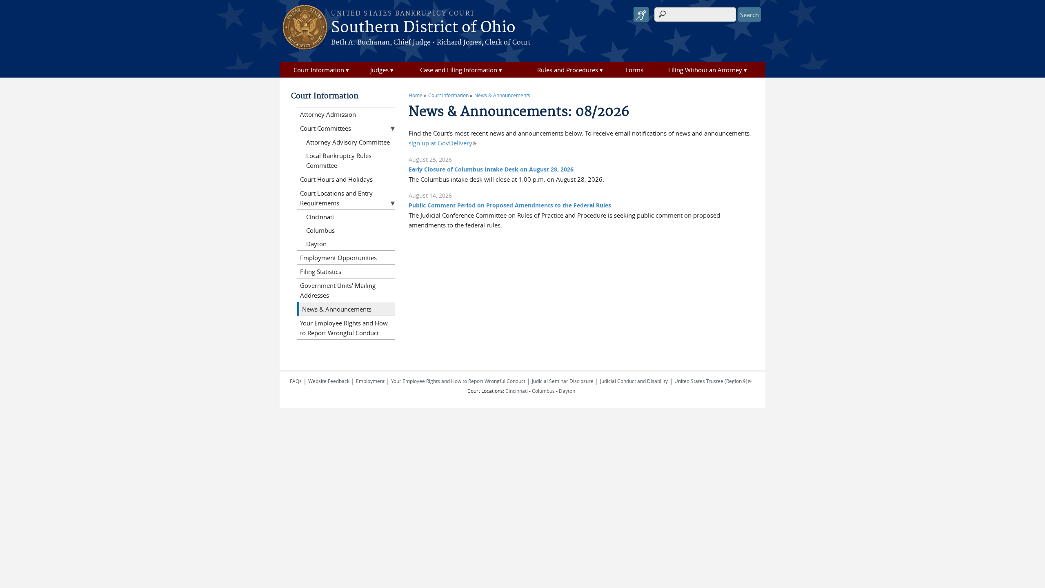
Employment (370, 381)
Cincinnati (320, 217)
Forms (634, 70)
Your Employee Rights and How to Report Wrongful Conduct (344, 328)
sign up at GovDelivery (443, 143)
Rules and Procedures (567, 70)
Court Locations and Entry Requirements (336, 198)
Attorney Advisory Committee (348, 142)
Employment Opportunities (338, 258)
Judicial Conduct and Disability (634, 381)
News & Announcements (502, 95)
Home (415, 95)
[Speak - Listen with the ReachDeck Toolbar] (641, 14)
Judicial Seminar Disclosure (563, 381)
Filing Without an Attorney (705, 70)
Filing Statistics (320, 271)
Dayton (316, 244)
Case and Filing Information (458, 70)
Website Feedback (328, 381)
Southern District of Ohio (423, 27)
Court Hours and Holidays (336, 179)
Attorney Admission (328, 114)
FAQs (296, 381)
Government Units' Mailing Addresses (338, 290)
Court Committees (325, 128)
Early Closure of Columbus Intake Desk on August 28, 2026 (491, 169)
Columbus (320, 230)
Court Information (318, 70)
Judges (379, 70)
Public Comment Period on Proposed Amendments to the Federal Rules (510, 205)
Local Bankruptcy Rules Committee (338, 160)
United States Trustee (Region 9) (713, 381)
